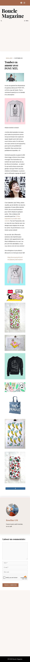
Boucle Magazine (13, 13)
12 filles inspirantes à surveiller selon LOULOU (13, 219)
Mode (11, 58)
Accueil (7, 58)
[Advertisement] (15, 36)
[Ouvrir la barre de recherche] (1, 20)
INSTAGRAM (19, 259)
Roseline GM (12, 520)
